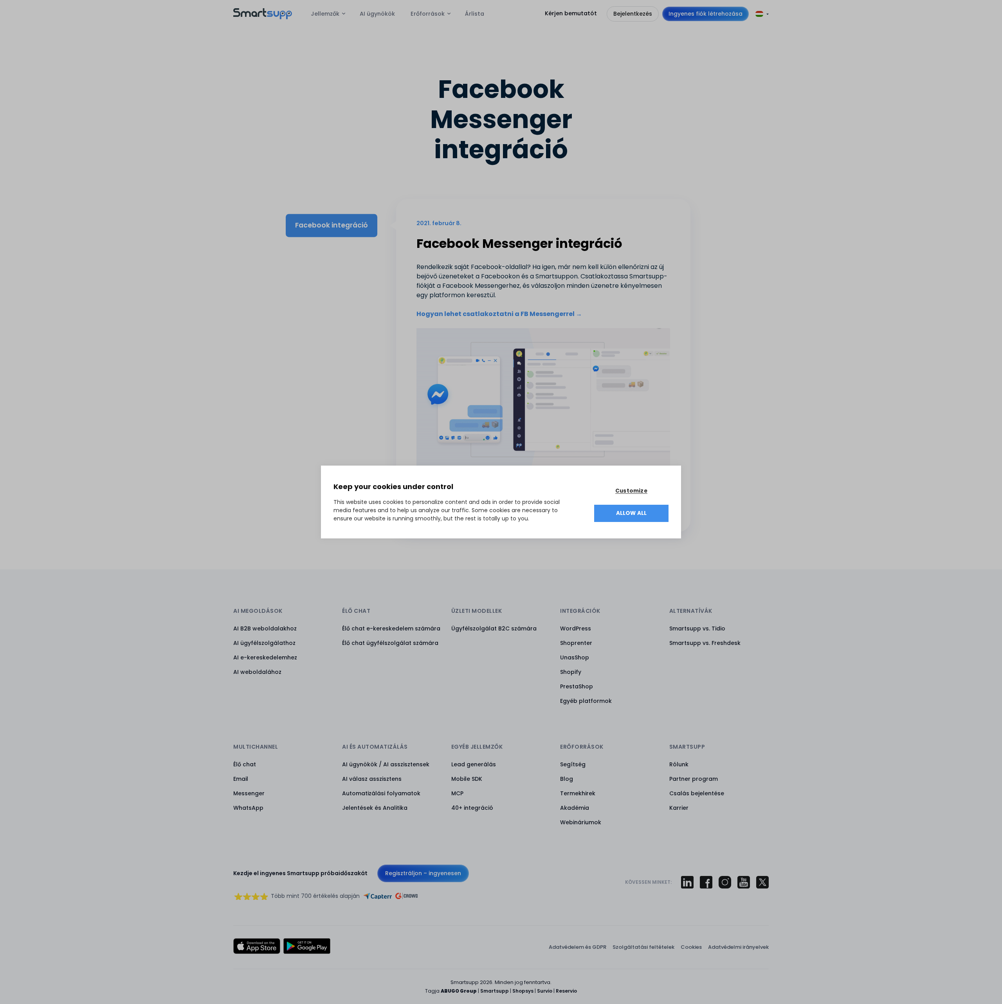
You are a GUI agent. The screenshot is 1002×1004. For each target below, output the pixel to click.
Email (240, 779)
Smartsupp (494, 991)
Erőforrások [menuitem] (428, 14)
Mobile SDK (466, 779)
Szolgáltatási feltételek (643, 947)
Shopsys (522, 991)
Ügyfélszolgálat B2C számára (494, 628)
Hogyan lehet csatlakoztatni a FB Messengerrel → (499, 313)
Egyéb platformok (586, 701)
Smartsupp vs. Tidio (697, 628)
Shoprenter (576, 643)
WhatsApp (248, 808)
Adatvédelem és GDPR (577, 947)
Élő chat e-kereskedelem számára (391, 628)
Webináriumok (580, 822)
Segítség (573, 764)
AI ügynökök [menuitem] (377, 14)
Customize (631, 491)
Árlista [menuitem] (474, 14)
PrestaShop (576, 686)
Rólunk (678, 764)
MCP (457, 793)
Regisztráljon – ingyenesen (423, 873)
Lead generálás (473, 764)
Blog (566, 779)
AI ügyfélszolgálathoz (264, 643)
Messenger (249, 793)
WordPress (575, 628)
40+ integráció (472, 808)
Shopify (570, 672)
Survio (544, 991)
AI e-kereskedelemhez (265, 657)
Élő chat (244, 764)
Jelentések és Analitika (374, 808)
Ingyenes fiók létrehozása (705, 14)
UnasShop (574, 657)
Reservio (566, 991)
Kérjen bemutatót (571, 13)
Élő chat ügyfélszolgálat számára (390, 643)
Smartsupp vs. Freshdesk (705, 643)
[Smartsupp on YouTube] (743, 882)
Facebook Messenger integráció (519, 243)
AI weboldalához (257, 672)
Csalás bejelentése (696, 793)
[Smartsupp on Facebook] (706, 882)
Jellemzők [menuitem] (325, 14)
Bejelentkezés (632, 14)
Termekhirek (577, 793)
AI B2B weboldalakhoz (265, 628)
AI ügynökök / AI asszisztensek (385, 764)
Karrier (678, 808)
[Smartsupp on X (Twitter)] (762, 882)
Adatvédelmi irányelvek (738, 947)
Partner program (693, 779)
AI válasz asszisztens (372, 779)
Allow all (631, 513)
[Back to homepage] (262, 17)
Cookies (691, 947)
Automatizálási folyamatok (381, 793)
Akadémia (574, 808)
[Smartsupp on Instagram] (725, 882)
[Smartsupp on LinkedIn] (687, 882)
